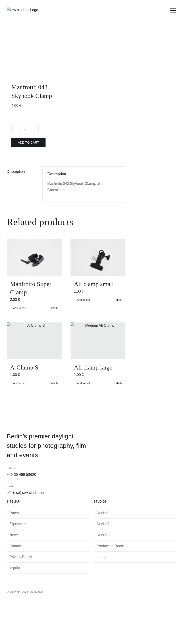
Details (118, 299)
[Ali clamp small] (98, 257)
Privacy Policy (20, 557)
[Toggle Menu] (172, 10)
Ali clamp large (93, 367)
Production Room (110, 546)
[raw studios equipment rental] (35, 53)
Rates (14, 513)
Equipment (18, 524)
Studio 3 (103, 535)
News (14, 535)
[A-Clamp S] (34, 340)
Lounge (102, 557)
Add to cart (28, 142)
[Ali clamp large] (98, 340)
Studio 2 (103, 524)
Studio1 (102, 513)
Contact (15, 546)
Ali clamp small (94, 284)
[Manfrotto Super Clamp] (34, 257)
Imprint (14, 568)
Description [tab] (16, 171)
